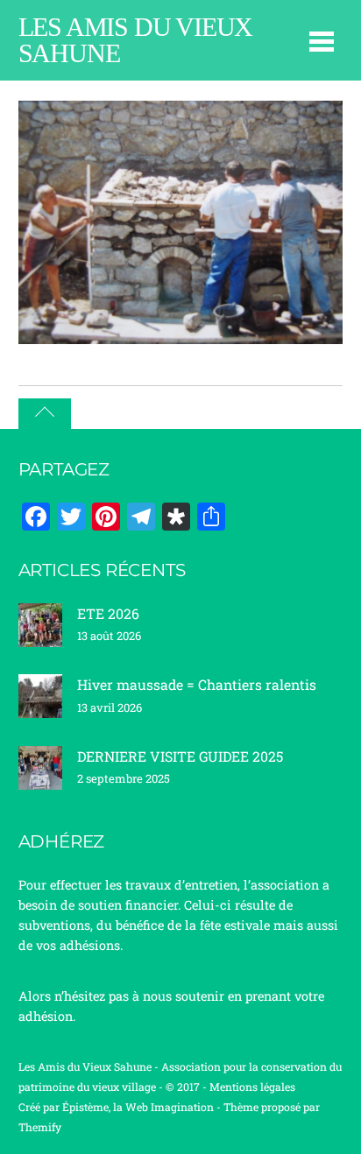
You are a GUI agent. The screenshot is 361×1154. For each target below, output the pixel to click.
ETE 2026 (108, 613)
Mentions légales (252, 1087)
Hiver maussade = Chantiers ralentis (196, 684)
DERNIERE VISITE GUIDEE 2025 (180, 756)
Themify (39, 1127)
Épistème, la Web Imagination (138, 1107)
